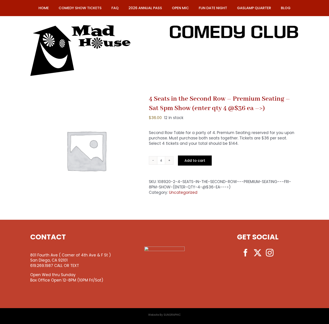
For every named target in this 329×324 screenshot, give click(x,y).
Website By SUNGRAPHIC (164, 315)
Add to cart (194, 160)
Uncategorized (183, 192)
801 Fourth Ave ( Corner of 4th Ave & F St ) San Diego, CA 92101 (70, 257)
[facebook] (245, 252)
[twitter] (257, 252)
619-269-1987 (234, 45)
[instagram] (269, 252)
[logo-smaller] (80, 27)
